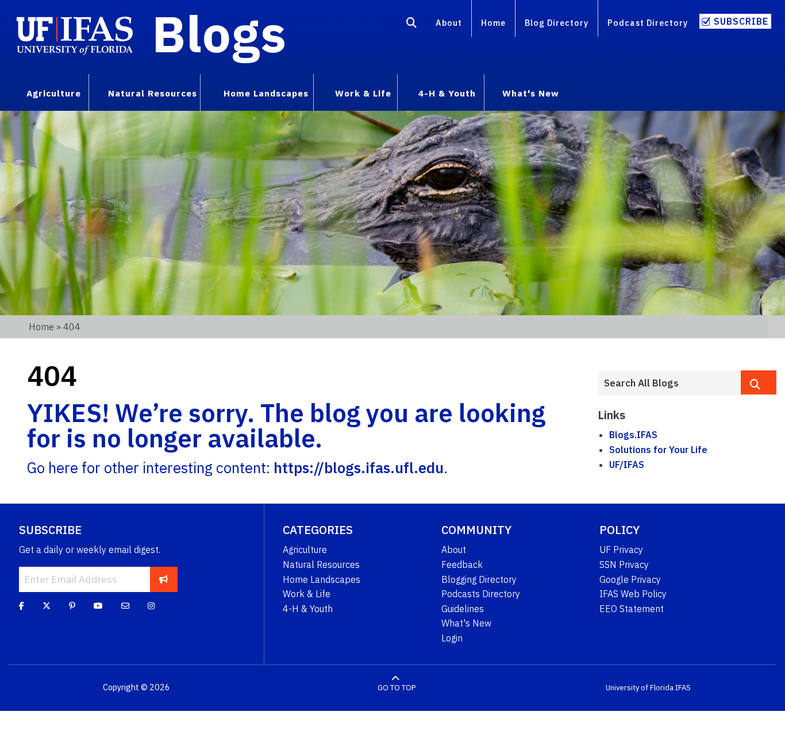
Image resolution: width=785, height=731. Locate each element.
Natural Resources (321, 564)
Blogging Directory (479, 579)
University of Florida (640, 688)
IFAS (683, 688)
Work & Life (306, 594)
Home (493, 22)
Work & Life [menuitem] (363, 93)
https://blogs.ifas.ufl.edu (359, 467)
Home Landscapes (321, 579)
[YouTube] (98, 605)
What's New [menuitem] (530, 93)
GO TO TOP (396, 688)
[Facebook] (21, 605)
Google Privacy (630, 579)
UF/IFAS (626, 464)
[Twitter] (47, 605)
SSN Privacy (624, 564)
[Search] (411, 25)
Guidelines (462, 608)
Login (452, 638)
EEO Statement (631, 608)
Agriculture (305, 549)
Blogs (219, 33)
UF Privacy (621, 549)
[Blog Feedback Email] (125, 605)
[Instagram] (151, 605)
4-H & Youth (308, 608)
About (449, 22)
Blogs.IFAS (633, 434)
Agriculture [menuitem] (53, 93)
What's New (466, 623)
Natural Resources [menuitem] (152, 93)
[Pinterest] (72, 605)
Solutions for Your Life (658, 449)
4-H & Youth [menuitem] (447, 93)
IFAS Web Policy (633, 594)
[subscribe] (163, 579)
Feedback (462, 564)
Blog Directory (556, 22)
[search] (758, 382)
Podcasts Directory (480, 594)
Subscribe (741, 21)
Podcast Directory (647, 22)
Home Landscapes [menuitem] (266, 93)
